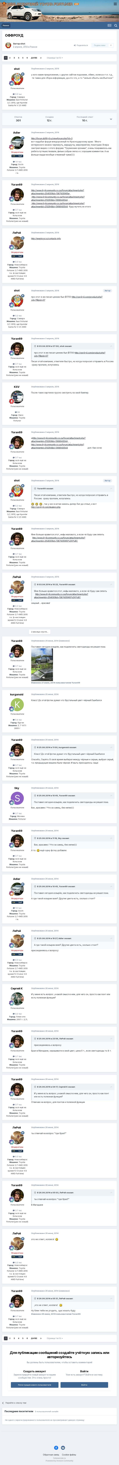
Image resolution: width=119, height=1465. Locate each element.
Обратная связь (51, 1454)
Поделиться (81, 45)
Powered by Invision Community (59, 1461)
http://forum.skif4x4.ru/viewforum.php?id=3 (51, 138)
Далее (34, 58)
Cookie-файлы (69, 1454)
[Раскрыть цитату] (35, 346)
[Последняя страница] (41, 58)
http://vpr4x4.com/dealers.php (46, 507)
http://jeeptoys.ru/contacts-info (46, 238)
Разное (33, 47)
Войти (84, 1385)
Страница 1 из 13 (54, 58)
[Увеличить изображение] (32, 504)
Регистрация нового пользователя (34, 1385)
